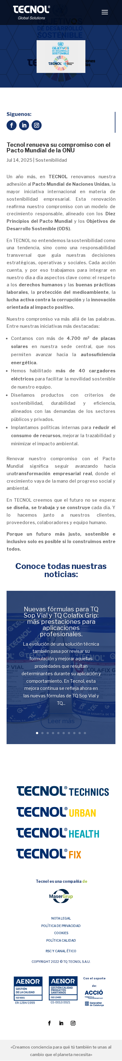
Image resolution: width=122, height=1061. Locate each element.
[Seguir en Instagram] (37, 125)
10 (85, 733)
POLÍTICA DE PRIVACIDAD (61, 926)
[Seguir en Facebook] (12, 125)
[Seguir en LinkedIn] (24, 125)
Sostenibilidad (51, 160)
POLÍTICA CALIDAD (61, 940)
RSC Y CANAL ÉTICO (61, 951)
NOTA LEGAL (61, 918)
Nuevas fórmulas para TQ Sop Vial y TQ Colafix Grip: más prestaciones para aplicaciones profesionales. (61, 621)
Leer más (61, 721)
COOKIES (61, 933)
